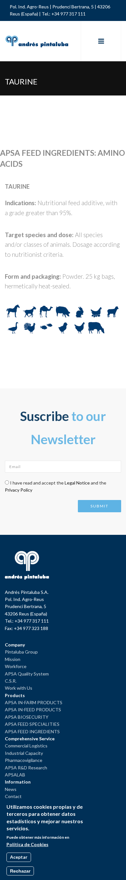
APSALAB (15, 774)
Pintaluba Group (21, 652)
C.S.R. (10, 681)
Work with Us (18, 688)
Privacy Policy (18, 490)
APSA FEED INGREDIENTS (32, 731)
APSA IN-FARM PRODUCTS (33, 702)
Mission (12, 659)
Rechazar (20, 871)
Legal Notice (77, 482)
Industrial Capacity (24, 753)
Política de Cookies (27, 844)
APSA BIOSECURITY (26, 717)
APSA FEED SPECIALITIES (32, 724)
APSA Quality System (27, 673)
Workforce (15, 666)
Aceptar (18, 857)
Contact (13, 796)
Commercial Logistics (26, 745)
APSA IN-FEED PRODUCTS (33, 709)
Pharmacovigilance (23, 760)
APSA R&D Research (26, 767)
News (10, 789)
